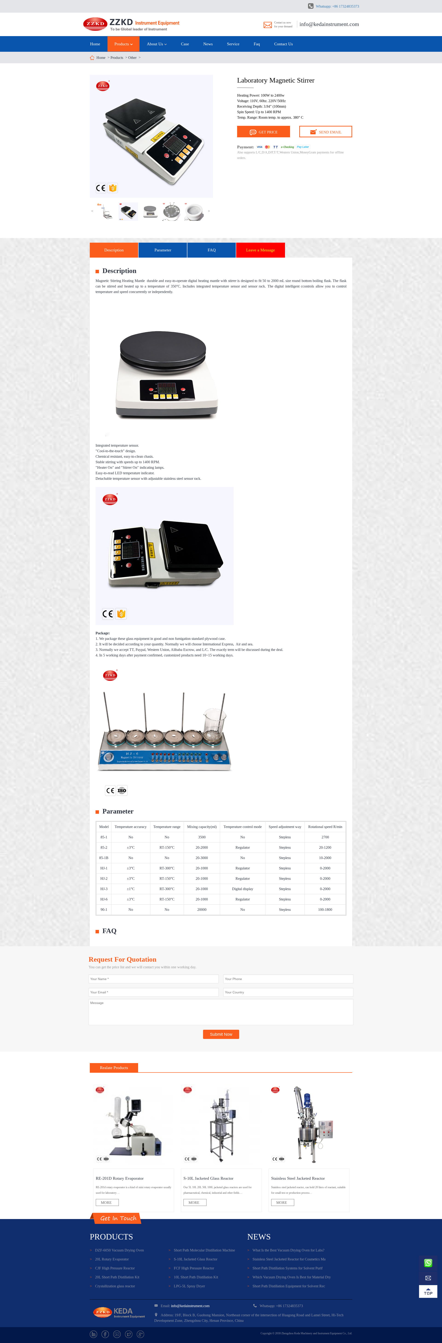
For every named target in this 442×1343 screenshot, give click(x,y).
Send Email (330, 132)
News (208, 44)
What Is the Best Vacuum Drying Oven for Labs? (285, 1250)
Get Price (268, 132)
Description (114, 250)
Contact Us (283, 44)
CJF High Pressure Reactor (112, 1268)
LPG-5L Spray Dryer (187, 1286)
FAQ (212, 250)
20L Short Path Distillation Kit (114, 1277)
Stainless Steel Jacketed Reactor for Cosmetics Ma (286, 1259)
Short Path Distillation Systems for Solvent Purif (285, 1268)
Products (122, 44)
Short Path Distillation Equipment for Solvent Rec (286, 1286)
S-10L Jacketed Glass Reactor (193, 1259)
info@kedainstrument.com (329, 24)
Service (233, 44)
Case (185, 44)
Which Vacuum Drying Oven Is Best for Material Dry (289, 1277)
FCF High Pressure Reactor (191, 1268)
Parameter (162, 250)
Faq (257, 44)
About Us (155, 44)
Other (132, 58)
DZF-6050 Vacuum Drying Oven (117, 1250)
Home (95, 44)
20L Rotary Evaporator (109, 1259)
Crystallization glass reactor (112, 1286)
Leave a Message (260, 250)
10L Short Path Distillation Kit (193, 1277)
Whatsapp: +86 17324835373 (337, 6)
